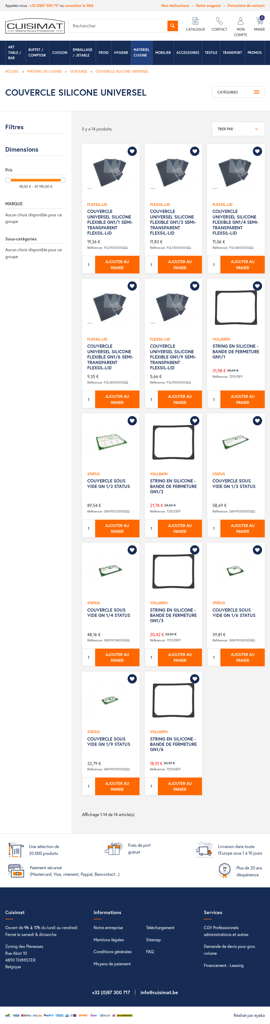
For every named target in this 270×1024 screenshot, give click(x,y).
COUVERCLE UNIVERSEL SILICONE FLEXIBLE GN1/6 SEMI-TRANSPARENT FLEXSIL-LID (110, 357)
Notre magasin (208, 5)
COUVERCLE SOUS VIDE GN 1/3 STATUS (234, 483)
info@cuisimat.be (159, 992)
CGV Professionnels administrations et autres (226, 931)
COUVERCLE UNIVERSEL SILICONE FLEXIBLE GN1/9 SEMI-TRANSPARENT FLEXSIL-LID (173, 357)
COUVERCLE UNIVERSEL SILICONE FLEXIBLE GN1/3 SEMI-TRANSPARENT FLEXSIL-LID (173, 222)
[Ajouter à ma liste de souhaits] (132, 151)
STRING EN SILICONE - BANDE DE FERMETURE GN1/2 (173, 486)
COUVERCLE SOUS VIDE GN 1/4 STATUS (108, 612)
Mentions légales (109, 939)
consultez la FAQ (79, 5)
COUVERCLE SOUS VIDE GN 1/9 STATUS (108, 741)
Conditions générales (113, 951)
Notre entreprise (108, 927)
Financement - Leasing (224, 965)
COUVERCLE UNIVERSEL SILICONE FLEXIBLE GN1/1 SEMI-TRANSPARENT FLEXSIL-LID (110, 222)
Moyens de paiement (112, 963)
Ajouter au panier (117, 264)
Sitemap (153, 939)
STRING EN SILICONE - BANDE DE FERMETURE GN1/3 (173, 615)
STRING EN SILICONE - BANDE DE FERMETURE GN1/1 (236, 351)
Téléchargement (160, 927)
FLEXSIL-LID (97, 204)
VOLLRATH (221, 339)
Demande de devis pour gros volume (229, 949)
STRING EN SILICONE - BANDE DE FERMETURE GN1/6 (173, 744)
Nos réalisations (175, 5)
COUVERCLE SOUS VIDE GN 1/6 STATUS (234, 612)
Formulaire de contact (246, 5)
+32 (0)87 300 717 (44, 5)
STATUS (93, 473)
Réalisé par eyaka (249, 1015)
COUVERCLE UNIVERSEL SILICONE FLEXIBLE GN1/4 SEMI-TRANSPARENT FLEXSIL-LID (236, 222)
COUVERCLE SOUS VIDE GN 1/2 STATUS (108, 483)
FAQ (150, 951)
